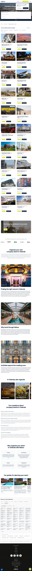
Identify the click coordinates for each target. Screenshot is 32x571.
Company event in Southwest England (9, 512)
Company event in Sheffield (15, 516)
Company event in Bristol (15, 512)
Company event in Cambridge (3, 512)
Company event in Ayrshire (15, 524)
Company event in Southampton (3, 510)
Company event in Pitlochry (9, 529)
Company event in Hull (21, 516)
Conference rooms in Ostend (5, 537)
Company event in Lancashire (15, 521)
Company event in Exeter (27, 512)
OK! (13, 566)
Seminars (2, 503)
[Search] (21, 1)
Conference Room (21, 501)
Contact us (16, 551)
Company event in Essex (21, 508)
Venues (2, 501)
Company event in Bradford (27, 518)
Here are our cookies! (4, 563)
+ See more (2, 531)
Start (5, 229)
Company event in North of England (21, 521)
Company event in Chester (3, 518)
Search (16, 19)
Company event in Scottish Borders (3, 524)
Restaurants (15, 501)
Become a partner (16, 545)
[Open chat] (30, 569)
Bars (9, 501)
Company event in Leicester (15, 514)
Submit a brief (26, 1)
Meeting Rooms (26, 501)
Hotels (12, 501)
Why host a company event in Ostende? (7, 411)
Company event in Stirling (9, 526)
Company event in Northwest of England (9, 522)
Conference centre (6, 30)
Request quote (8, 121)
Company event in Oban (27, 529)
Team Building (6, 501)
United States (26, 8)
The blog (16, 548)
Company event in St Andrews (3, 526)
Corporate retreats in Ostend (20, 537)
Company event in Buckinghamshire (27, 510)
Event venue (10, 30)
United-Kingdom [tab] (3, 505)
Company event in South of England (27, 508)
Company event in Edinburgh (9, 524)
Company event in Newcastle (27, 521)
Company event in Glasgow (27, 524)
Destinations (6, 503)
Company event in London (15, 508)
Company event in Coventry (3, 514)
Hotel (19, 30)
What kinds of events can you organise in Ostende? (9, 418)
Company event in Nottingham (3, 516)
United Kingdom (19, 8)
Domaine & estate (16, 30)
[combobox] (16, 12)
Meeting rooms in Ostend (13, 537)
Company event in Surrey (3, 508)
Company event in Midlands (9, 514)
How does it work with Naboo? (6, 432)
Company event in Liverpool (3, 521)
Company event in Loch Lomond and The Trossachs (27, 526)
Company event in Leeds (21, 518)
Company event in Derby (9, 516)
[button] (2, 570)
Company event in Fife (21, 524)
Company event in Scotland (3, 529)
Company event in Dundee (15, 526)
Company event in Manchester (9, 518)
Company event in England (21, 512)
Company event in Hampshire (9, 510)
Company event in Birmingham (27, 514)
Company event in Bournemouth (15, 510)
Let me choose (5, 566)
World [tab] (14, 505)
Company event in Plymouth (21, 514)
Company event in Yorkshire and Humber (15, 519)
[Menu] (30, 1)
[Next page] (17, 214)
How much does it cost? (5, 425)
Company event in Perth (21, 526)
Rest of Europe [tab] (9, 505)
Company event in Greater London (9, 508)
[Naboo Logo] (3, 1)
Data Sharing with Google (5, 562)
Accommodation (24, 30)
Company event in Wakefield (27, 516)
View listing (3, 121)
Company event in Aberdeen (15, 529)
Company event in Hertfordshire (21, 510)
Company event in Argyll (21, 529)
